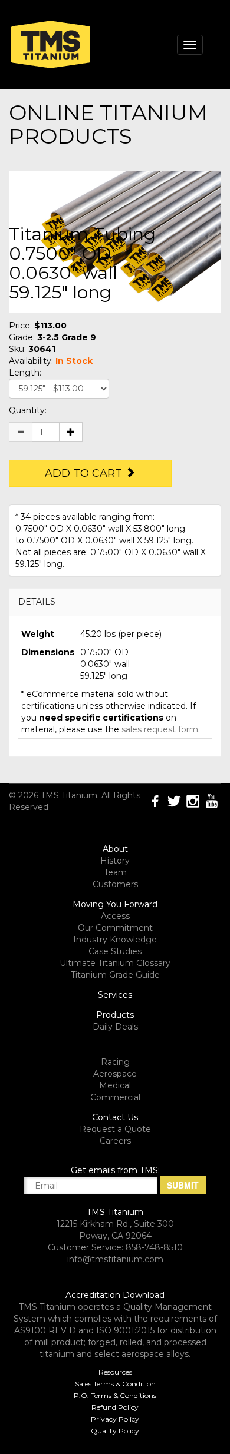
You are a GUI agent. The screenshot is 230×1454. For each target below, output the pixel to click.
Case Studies (115, 951)
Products (115, 1015)
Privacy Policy (115, 1419)
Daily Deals (115, 1026)
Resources (115, 1371)
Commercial (115, 1097)
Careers (115, 1141)
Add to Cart (85, 473)
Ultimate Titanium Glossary (115, 963)
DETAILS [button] (36, 601)
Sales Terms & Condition (115, 1383)
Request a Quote (115, 1129)
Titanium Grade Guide (115, 975)
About (115, 849)
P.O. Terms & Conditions (115, 1395)
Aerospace (115, 1073)
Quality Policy (115, 1430)
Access (115, 916)
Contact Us (115, 1117)
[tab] (115, 602)
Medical (115, 1085)
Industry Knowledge (115, 939)
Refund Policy (115, 1407)
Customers (115, 884)
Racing (115, 1062)
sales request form (159, 729)
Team (115, 872)
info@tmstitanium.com (115, 1259)
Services (115, 995)
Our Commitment (115, 927)
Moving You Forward (115, 904)
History (115, 860)
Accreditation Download (115, 1295)
